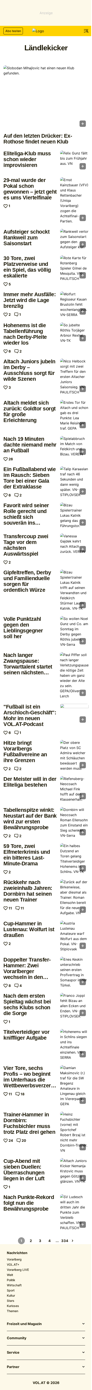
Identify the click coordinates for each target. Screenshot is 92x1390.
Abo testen (13, 31)
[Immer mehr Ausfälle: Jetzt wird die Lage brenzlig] (74, 304)
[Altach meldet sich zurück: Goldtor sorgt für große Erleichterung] (74, 415)
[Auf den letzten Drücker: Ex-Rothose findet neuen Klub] (46, 97)
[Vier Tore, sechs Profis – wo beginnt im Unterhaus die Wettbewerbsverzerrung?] (74, 1085)
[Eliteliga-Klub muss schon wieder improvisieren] (74, 161)
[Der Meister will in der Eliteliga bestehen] (74, 789)
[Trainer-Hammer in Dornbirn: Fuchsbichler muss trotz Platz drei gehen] (74, 1132)
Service (13, 1353)
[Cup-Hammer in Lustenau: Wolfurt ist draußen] (74, 936)
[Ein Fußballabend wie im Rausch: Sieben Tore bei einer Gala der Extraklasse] (74, 481)
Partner (13, 1367)
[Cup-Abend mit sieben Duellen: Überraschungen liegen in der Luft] (74, 1171)
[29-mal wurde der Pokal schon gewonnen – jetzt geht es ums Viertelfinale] (74, 200)
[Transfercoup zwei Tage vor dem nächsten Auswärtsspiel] (74, 544)
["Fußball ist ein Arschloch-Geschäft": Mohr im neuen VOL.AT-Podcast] (74, 714)
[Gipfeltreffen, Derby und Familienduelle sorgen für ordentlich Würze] (74, 590)
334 (64, 1241)
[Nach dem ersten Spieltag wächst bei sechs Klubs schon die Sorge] (74, 1006)
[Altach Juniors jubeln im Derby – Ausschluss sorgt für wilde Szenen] (74, 377)
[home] (46, 31)
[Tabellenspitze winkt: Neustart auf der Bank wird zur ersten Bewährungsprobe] (74, 822)
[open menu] (86, 31)
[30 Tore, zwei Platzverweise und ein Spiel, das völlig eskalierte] (74, 268)
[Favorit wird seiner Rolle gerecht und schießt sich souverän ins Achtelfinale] (74, 515)
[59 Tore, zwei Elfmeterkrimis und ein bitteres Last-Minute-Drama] (74, 858)
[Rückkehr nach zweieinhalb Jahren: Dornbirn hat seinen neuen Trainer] (74, 897)
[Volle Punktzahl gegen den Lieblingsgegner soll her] (74, 631)
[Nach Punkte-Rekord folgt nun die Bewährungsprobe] (74, 1212)
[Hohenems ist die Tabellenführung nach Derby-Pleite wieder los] (74, 333)
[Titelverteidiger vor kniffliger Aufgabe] (74, 1044)
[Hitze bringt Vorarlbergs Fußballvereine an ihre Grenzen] (74, 755)
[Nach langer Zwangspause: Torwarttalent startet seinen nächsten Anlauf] (74, 675)
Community (16, 1338)
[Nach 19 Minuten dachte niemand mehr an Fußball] (74, 447)
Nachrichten (17, 1253)
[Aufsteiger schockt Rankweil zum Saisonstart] (74, 239)
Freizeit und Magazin (24, 1324)
